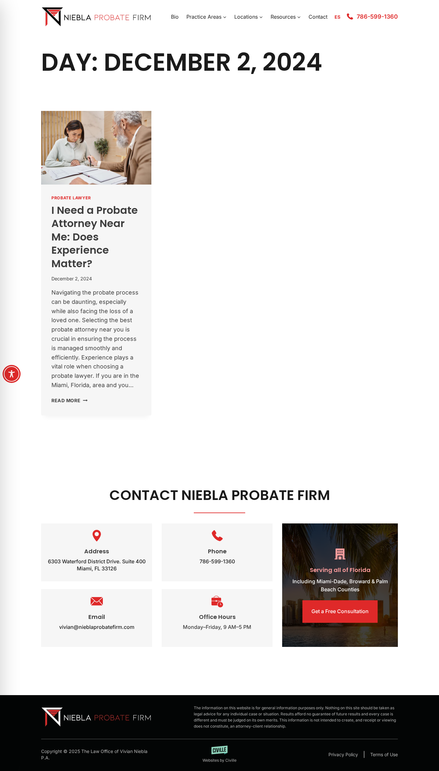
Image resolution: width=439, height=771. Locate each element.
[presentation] (96, 148)
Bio (175, 17)
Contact (318, 17)
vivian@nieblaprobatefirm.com (96, 627)
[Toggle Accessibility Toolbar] (11, 374)
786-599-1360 (377, 16)
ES (337, 17)
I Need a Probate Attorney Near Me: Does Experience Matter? (94, 237)
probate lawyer (71, 197)
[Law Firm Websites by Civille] (220, 754)
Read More (69, 400)
